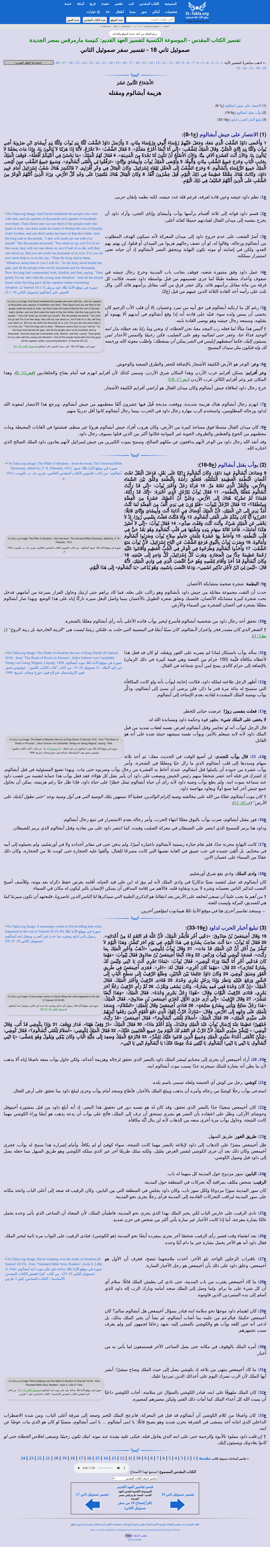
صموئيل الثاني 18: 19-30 (53, 1009)
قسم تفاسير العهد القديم (135, 1487)
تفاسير (177, 1524)
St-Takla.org (105, 26)
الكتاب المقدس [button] (149, 4)
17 (131, 63)
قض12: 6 (25, 372)
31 (251, 68)
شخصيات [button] (172, 12)
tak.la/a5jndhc (135, 1539)
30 (258, 68)
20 (111, 63)
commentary (125, 26)
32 (244, 68)
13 (157, 63)
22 (97, 63)
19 (117, 63)
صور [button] (144, 12)
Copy (128, 1535)
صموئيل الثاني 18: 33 (29, 1390)
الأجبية (155, 1524)
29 (264, 68)
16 (137, 63)
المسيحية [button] (171, 4)
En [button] (108, 12)
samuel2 (166, 26)
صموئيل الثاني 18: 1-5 (25, 346)
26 (71, 63)
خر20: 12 (242, 802)
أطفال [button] (120, 12)
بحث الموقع (117, 20)
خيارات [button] (92, 12)
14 (151, 63)
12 (164, 63)
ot (140, 26)
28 (57, 63)
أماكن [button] (156, 12)
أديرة (102, 1524)
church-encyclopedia (152, 26)
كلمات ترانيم (93, 1524)
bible (115, 26)
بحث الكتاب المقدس (95, 20)
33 (238, 68)
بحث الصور (73, 20)
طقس (142, 1524)
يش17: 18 (179, 379)
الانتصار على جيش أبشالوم (243, 105)
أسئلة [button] (80, 4)
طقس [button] (119, 4)
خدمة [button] (67, 4)
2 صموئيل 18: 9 (52, 748)
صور (79, 1524)
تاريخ (129, 1524)
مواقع (73, 1524)
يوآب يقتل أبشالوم (249, 112)
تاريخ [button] (93, 4)
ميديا (85, 1524)
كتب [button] (131, 4)
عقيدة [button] (105, 4)
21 (104, 63)
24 (84, 63)
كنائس (108, 1524)
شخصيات (117, 1524)
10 (177, 63)
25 (77, 63)
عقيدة (135, 1524)
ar (134, 26)
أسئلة (149, 1524)
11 (171, 63)
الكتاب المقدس (193, 1524)
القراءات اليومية (166, 1524)
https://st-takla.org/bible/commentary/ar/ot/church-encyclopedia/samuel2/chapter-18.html (135, 1529)
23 (91, 63)
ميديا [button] (132, 12)
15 (144, 63)
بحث (183, 1524)
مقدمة (205, 1458)
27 (64, 63)
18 (124, 63)
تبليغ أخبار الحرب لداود (246, 119)
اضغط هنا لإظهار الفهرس (28, 62)
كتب (124, 1524)
